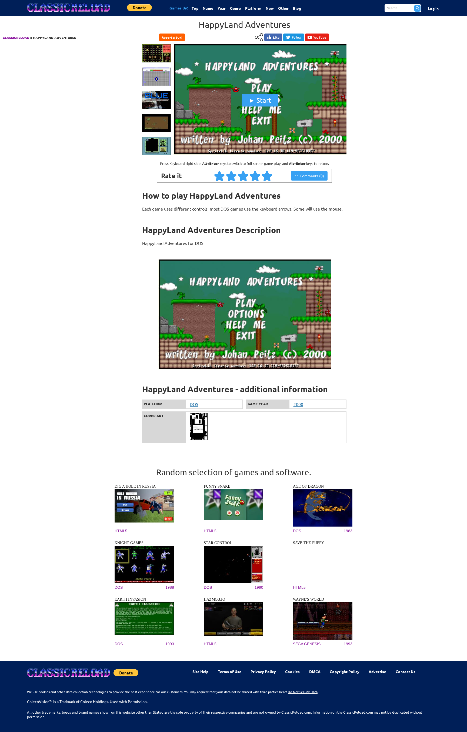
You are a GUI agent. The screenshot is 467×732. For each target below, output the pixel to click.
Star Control (218, 543)
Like (276, 37)
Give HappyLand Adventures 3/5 (243, 175)
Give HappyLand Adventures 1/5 (219, 175)
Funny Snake (217, 486)
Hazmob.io (214, 599)
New (270, 8)
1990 (259, 587)
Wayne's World (308, 599)
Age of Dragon (308, 486)
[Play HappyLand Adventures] (260, 153)
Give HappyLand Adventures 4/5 (255, 175)
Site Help (200, 671)
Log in (433, 8)
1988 (169, 587)
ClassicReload (16, 37)
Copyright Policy (344, 671)
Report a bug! (172, 37)
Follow (296, 37)
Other (283, 8)
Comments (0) (312, 175)
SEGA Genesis (307, 644)
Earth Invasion (130, 599)
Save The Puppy (308, 543)
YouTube (319, 37)
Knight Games (129, 543)
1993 (169, 644)
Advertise (377, 671)
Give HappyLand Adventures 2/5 (231, 175)
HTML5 (121, 531)
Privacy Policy (263, 671)
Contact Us (405, 671)
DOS (194, 404)
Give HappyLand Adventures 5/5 (267, 175)
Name (208, 8)
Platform (253, 8)
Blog (297, 8)
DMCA (315, 671)
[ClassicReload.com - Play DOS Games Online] (68, 13)
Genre (235, 8)
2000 (298, 404)
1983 (348, 531)
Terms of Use (229, 671)
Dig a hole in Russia (135, 486)
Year (222, 8)
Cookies (292, 671)
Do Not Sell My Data (303, 692)
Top (195, 8)
